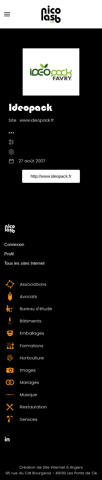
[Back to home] (51, 14)
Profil (9, 253)
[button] (7, 14)
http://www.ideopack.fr (51, 176)
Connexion (14, 244)
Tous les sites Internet (24, 263)
